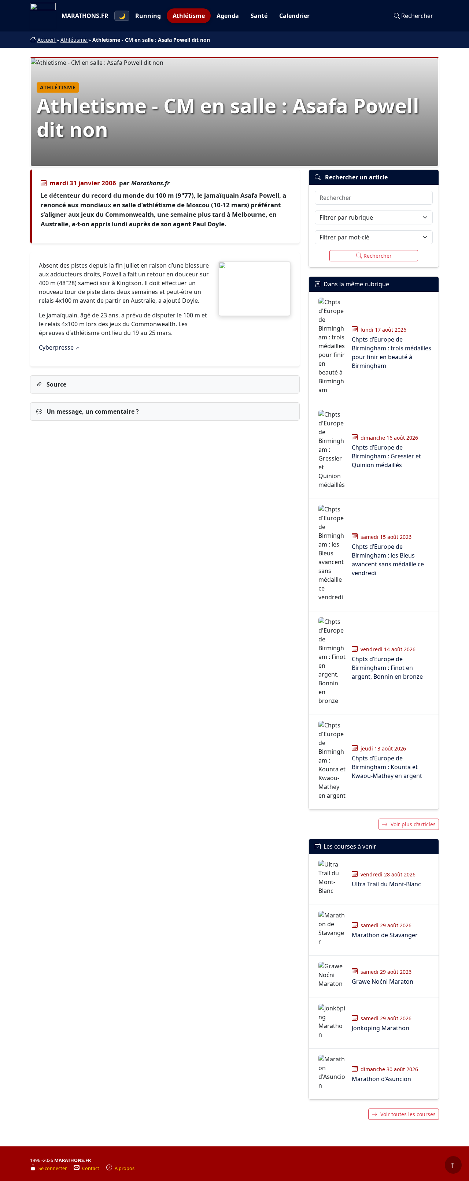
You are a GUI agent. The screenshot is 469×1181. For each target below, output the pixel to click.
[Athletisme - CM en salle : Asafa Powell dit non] (254, 288)
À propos (124, 1168)
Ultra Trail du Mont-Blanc (386, 884)
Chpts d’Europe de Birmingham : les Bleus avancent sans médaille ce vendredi (388, 560)
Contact (91, 1168)
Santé (259, 16)
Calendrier (294, 16)
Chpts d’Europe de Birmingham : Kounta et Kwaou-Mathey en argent (387, 767)
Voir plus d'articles (413, 824)
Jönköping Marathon (380, 1028)
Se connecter (53, 1168)
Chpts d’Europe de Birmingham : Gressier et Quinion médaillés (386, 456)
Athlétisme (189, 16)
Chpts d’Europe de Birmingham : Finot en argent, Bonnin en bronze (387, 668)
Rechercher (417, 16)
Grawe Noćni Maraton (382, 981)
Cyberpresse (56, 347)
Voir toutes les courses (408, 1114)
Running (148, 16)
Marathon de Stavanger (385, 935)
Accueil (46, 39)
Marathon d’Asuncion (381, 1079)
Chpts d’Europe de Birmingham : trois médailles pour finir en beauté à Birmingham (391, 352)
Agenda (228, 16)
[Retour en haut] (453, 1165)
